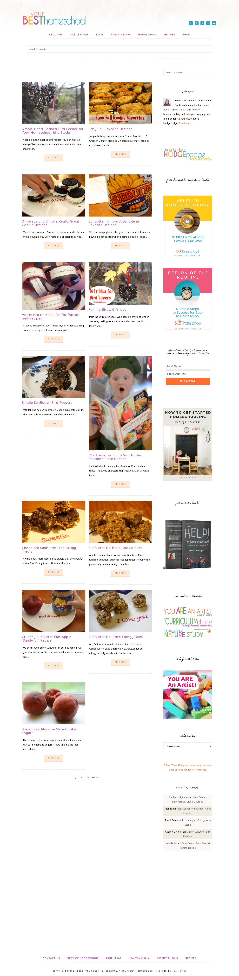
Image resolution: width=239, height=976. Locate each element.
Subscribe (188, 381)
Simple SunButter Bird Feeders (47, 403)
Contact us (51, 958)
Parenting (113, 958)
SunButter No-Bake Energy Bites (116, 637)
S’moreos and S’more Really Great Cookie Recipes (50, 223)
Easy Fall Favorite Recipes (110, 129)
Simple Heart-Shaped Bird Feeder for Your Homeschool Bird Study (53, 130)
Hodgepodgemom (179, 797)
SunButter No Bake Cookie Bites (115, 548)
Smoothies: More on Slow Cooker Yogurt (49, 731)
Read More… (186, 123)
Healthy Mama (139, 958)
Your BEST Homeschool (54, 17)
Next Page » (93, 777)
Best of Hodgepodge (83, 958)
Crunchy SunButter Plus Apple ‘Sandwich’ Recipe (46, 638)
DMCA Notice (178, 971)
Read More (53, 158)
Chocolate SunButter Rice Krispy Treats (49, 549)
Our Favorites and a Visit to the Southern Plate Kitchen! (115, 457)
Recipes (191, 958)
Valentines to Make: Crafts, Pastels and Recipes (51, 316)
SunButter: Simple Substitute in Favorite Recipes (114, 223)
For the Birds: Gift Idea (107, 309)
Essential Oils (167, 958)
